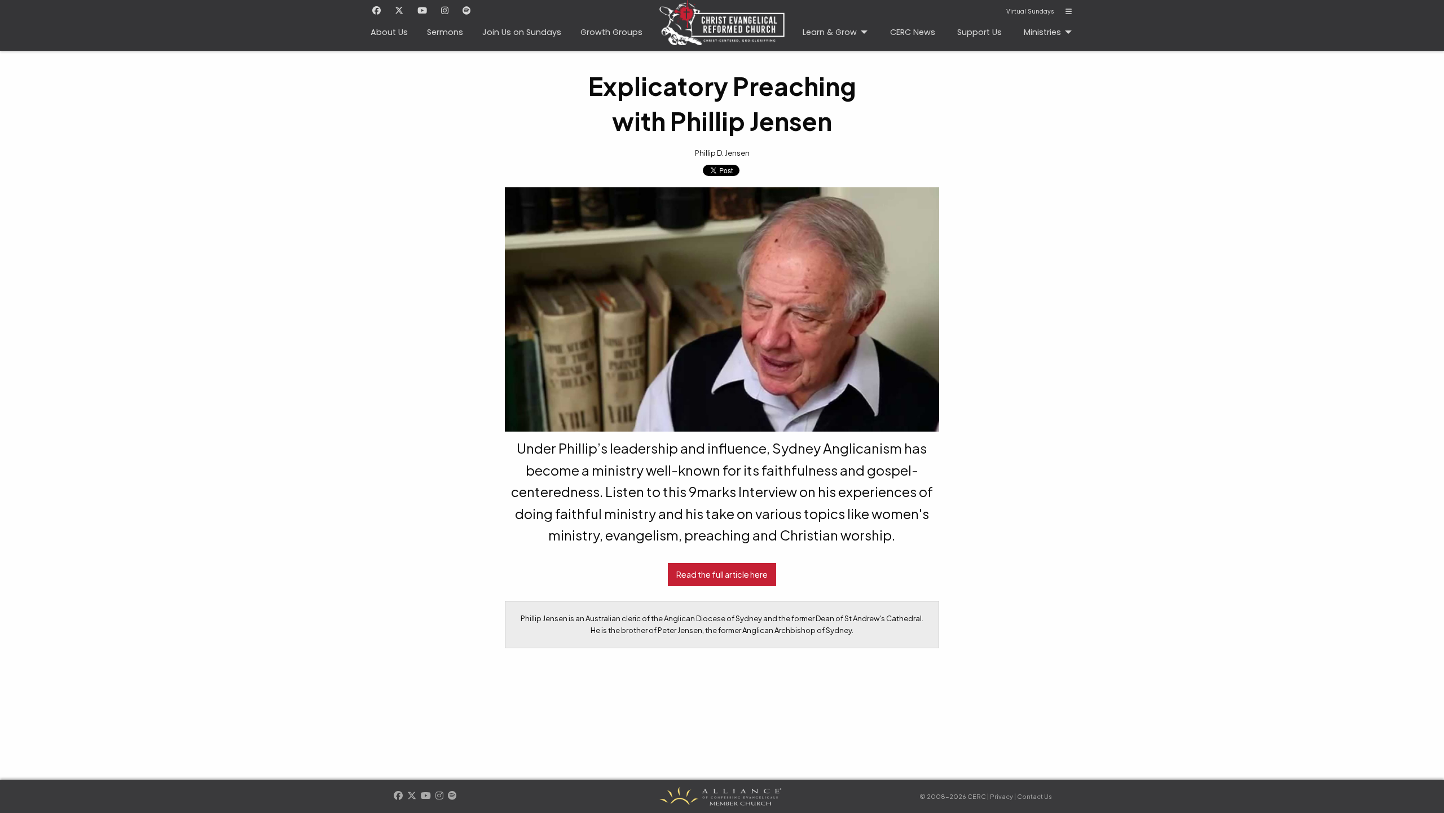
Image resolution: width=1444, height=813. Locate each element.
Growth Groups (611, 32)
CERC (722, 25)
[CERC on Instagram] (444, 11)
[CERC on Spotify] (467, 11)
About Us (389, 32)
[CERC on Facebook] (376, 11)
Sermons (445, 32)
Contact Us (1034, 796)
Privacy (1001, 796)
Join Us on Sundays (521, 32)
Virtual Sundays (1030, 11)
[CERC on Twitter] (399, 11)
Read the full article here (722, 574)
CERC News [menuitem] (912, 32)
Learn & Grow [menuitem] (830, 32)
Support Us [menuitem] (979, 32)
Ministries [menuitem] (1042, 32)
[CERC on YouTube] (422, 11)
